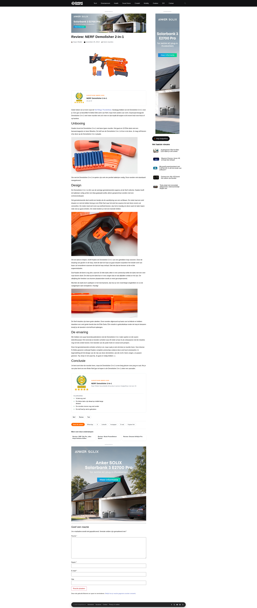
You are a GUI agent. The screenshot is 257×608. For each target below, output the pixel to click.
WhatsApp (90, 424)
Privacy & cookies (114, 604)
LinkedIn (104, 424)
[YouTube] (177, 604)
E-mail (122, 424)
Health (116, 3)
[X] (174, 604)
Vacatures (98, 604)
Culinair (171, 3)
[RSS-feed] (183, 604)
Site (72, 579)
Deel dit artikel (78, 424)
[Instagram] (180, 604)
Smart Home (126, 3)
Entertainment (105, 3)
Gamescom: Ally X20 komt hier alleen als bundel (170, 177)
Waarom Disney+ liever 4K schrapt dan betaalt (170, 159)
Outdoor (155, 3)
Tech (95, 3)
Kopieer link (131, 424)
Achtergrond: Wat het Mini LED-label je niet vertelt (170, 150)
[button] (185, 3)
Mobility (146, 3)
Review (81, 417)
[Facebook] (171, 604)
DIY (163, 3)
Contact (105, 604)
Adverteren (91, 604)
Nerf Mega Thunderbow (103, 110)
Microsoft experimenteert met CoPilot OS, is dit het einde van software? (170, 168)
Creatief (137, 3)
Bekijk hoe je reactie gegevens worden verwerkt (120, 593)
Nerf (74, 417)
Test (88, 417)
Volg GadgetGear (162, 138)
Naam (74, 562)
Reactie (74, 536)
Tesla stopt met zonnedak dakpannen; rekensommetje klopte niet (169, 186)
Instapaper (113, 424)
